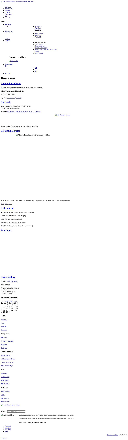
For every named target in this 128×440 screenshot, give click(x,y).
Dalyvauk (6, 102)
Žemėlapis (6, 230)
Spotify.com (4, 380)
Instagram (8, 428)
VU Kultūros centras (13, 111)
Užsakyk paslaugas (10, 130)
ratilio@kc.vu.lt (12, 281)
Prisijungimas (5, 401)
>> (16, 301)
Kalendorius (4, 398)
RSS (6, 431)
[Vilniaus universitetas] (10, 405)
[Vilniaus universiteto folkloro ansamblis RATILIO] (17, 1)
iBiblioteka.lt (5, 383)
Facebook (8, 426)
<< (3, 301)
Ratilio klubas (5, 391)
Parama (3, 323)
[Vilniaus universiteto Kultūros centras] (64, 119)
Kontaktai (4, 330)
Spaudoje (4, 344)
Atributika (4, 326)
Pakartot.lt (4, 373)
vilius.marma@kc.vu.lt (14, 98)
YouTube (8, 430)
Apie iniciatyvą (5, 355)
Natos (2, 395)
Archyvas (4, 348)
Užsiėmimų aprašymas (8, 359)
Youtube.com (5, 377)
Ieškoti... (3, 411)
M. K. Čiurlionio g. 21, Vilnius (31, 111)
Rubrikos (4, 338)
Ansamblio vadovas (11, 83)
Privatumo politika (112, 435)
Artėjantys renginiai (7, 341)
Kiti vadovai (7, 208)
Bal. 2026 (10, 301)
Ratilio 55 (4, 320)
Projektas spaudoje (7, 366)
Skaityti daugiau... (6, 204)
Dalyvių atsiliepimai (7, 362)
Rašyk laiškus (8, 277)
